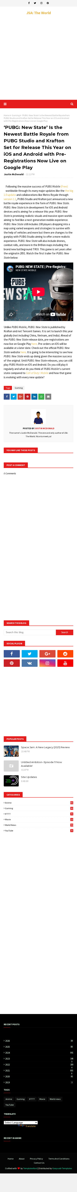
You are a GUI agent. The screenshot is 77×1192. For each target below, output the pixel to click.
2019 (38, 1082)
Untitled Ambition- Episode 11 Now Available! (41, 764)
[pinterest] (48, 3)
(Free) (64, 186)
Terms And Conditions (58, 1158)
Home (7, 115)
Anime (39, 802)
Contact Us (39, 1162)
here (34, 344)
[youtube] (65, 663)
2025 (39, 1046)
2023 (39, 1058)
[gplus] (47, 653)
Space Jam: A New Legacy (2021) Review (45, 747)
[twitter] (35, 3)
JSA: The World (38, 12)
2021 (39, 1070)
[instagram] (41, 3)
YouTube (39, 830)
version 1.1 (10, 199)
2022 (39, 1064)
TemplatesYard (30, 1168)
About (21, 1158)
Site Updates (29, 776)
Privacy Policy (36, 1158)
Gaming (16, 115)
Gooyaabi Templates (62, 1168)
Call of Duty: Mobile (37, 373)
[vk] (30, 663)
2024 (39, 1052)
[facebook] (28, 3)
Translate (30, 1126)
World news (39, 825)
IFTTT (39, 813)
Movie (39, 819)
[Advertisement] (38, 57)
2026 (39, 1040)
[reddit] (65, 653)
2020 (39, 1076)
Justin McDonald (14, 174)
